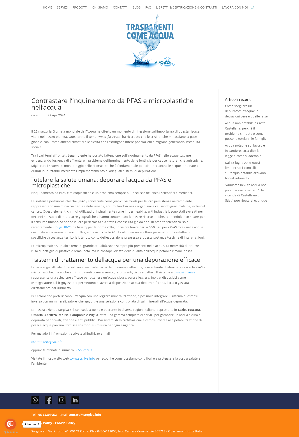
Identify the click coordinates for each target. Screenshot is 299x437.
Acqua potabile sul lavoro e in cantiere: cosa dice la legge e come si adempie (245, 150)
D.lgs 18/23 (63, 227)
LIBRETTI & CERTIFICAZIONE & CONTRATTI (186, 7)
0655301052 (83, 350)
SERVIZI (62, 7)
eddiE (40, 115)
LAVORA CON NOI (235, 7)
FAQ (148, 7)
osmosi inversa (184, 272)
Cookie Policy (65, 423)
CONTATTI (120, 7)
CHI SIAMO (100, 7)
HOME (47, 7)
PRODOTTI (80, 7)
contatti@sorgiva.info (46, 342)
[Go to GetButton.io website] (11, 432)
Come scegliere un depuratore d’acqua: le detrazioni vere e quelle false (246, 111)
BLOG (136, 7)
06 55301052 (47, 415)
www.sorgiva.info (82, 358)
